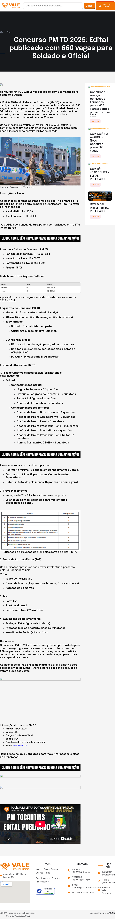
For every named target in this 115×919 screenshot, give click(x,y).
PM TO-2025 (20, 745)
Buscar (89, 5)
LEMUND (111, 913)
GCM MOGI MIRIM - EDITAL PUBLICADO (99, 208)
